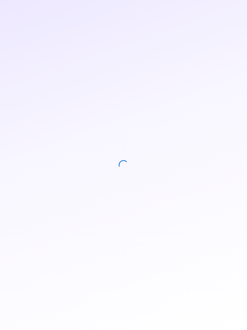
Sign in (233, 7)
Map (107, 8)
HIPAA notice (74, 210)
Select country (29, 112)
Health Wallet (189, 8)
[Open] (64, 118)
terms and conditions (40, 210)
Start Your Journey (42, 223)
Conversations (131, 8)
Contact (215, 8)
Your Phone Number (32, 129)
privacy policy (75, 205)
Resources (160, 8)
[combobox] (42, 118)
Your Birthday (28, 144)
